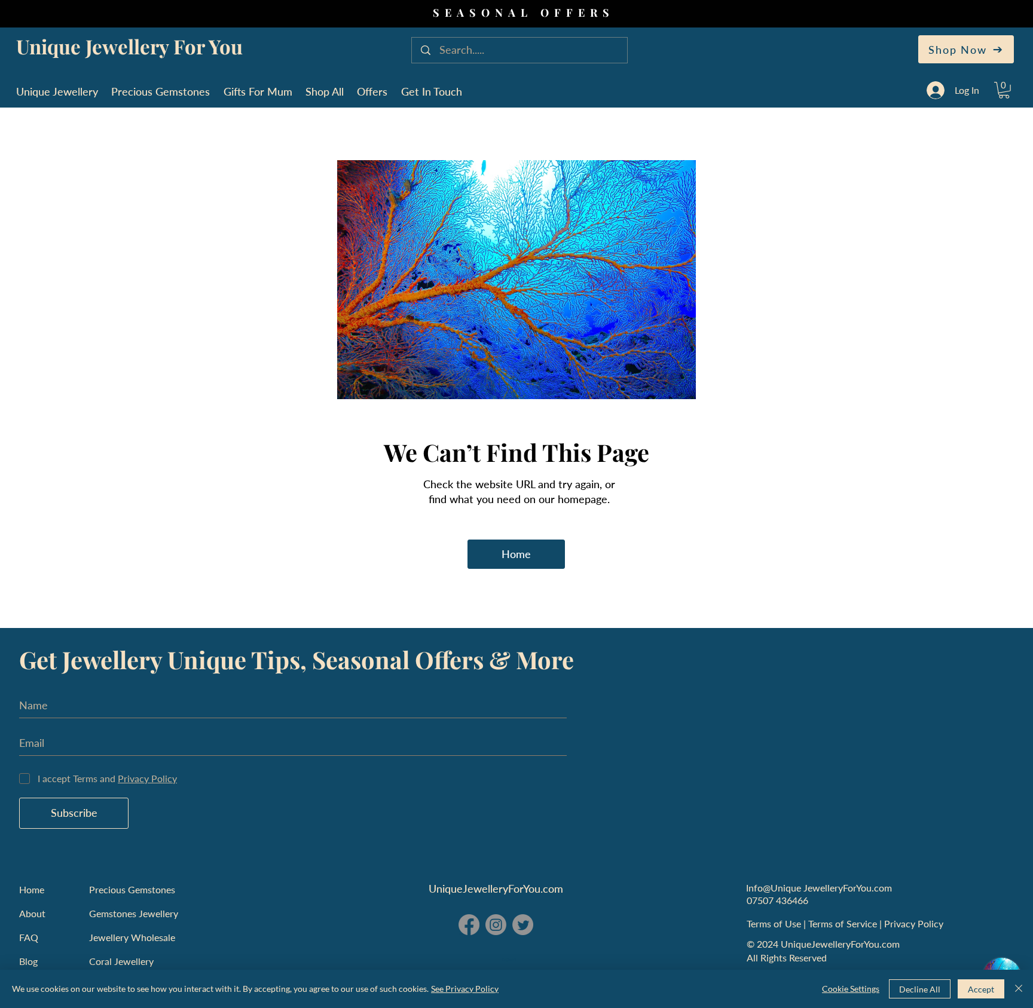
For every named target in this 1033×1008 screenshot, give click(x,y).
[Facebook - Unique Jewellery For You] (469, 924)
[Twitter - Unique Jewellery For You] (522, 924)
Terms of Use (775, 923)
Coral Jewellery (121, 961)
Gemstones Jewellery (133, 913)
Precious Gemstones (132, 889)
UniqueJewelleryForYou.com (496, 888)
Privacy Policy (915, 923)
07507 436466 (777, 900)
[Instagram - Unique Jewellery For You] (495, 924)
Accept (981, 989)
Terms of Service (843, 923)
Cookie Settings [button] (850, 989)
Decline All (919, 989)
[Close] (1018, 988)
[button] (1004, 90)
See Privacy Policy (465, 989)
